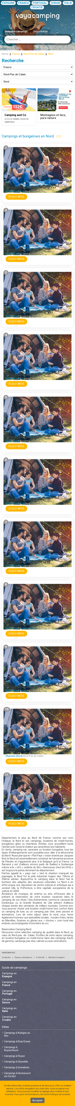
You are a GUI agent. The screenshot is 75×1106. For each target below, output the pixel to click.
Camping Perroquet (21, 499)
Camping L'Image (19, 374)
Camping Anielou (19, 437)
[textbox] (37, 39)
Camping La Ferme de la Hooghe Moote (37, 749)
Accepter (37, 1100)
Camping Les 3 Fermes (24, 561)
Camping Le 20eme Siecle (26, 312)
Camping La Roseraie (22, 814)
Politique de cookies (60, 1094)
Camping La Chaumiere (24, 686)
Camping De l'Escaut (22, 624)
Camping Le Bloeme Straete (27, 187)
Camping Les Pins (20, 249)
